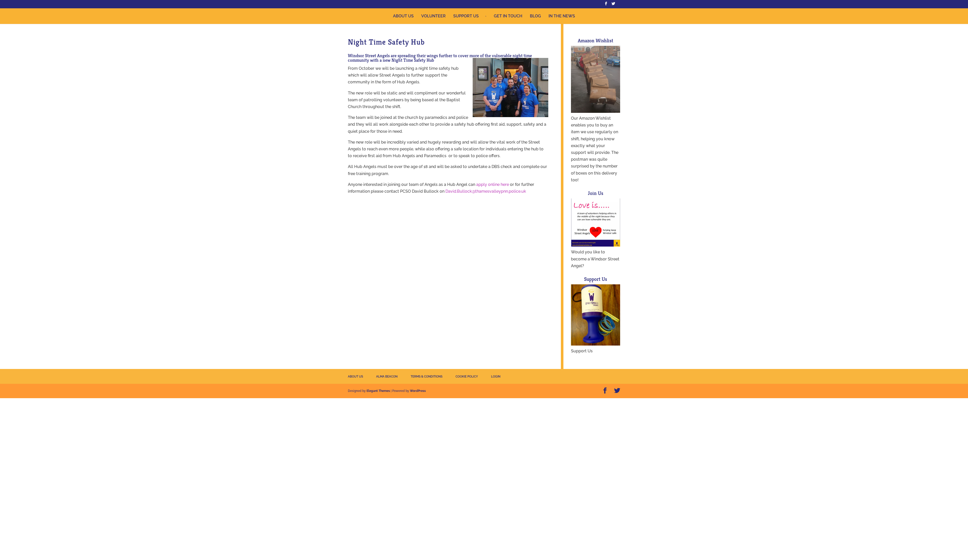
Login (495, 376)
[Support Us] (595, 344)
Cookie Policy (467, 376)
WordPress (418, 391)
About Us (403, 16)
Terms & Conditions (426, 376)
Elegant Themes (378, 391)
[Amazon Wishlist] (595, 111)
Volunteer (433, 16)
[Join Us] (595, 245)
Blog (535, 16)
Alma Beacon (387, 376)
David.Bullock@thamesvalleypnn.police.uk (485, 191)
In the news (562, 16)
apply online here (492, 184)
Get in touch (508, 16)
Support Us (466, 16)
